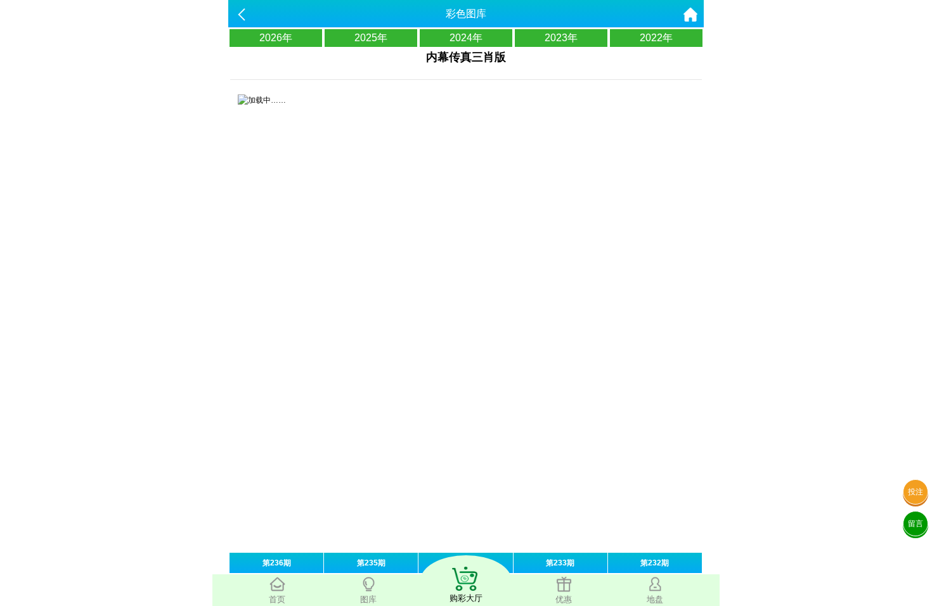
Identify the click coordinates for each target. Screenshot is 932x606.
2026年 (275, 37)
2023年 (561, 37)
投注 (915, 491)
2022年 (656, 37)
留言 (915, 523)
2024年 (466, 37)
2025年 (370, 37)
